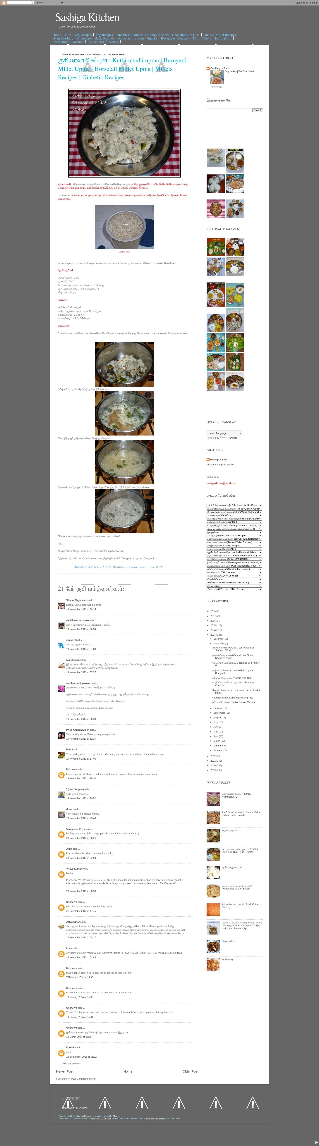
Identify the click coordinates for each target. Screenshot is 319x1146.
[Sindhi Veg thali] (216, 370)
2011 (213, 760)
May (216, 731)
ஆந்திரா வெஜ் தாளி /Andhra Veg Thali (232, 678)
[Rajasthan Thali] (216, 306)
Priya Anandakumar (78, 729)
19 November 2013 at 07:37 (81, 672)
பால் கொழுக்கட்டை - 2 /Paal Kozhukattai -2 (236, 795)
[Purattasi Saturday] (235, 370)
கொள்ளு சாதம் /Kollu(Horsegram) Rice (232, 697)
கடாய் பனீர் (227, 959)
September (219, 712)
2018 (213, 611)
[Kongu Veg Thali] (216, 331)
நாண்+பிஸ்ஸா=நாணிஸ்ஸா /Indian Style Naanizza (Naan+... (232, 657)
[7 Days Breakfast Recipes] (216, 192)
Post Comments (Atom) (83, 1078)
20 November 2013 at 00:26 (81, 838)
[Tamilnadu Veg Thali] (235, 255)
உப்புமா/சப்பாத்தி (138, 567)
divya (69, 809)
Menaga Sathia (218, 459)
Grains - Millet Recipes (219, 34)
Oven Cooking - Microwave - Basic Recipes (83, 38)
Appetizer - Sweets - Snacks (137, 38)
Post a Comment (72, 1063)
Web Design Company (101, 1118)
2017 (213, 616)
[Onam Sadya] (235, 351)
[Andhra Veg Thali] (235, 275)
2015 (213, 625)
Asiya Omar (73, 921)
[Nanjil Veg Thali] (235, 389)
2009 (213, 770)
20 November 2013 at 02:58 (81, 858)
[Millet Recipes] (235, 172)
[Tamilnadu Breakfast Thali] (216, 275)
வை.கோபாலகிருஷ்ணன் (78, 683)
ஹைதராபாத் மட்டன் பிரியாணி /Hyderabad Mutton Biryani (237, 887)
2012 (213, 756)
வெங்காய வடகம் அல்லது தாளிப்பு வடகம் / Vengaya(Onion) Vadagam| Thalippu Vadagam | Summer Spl (242, 925)
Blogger (116, 1116)
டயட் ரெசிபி (156, 567)
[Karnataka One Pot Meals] (235, 306)
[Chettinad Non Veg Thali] (216, 389)
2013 (213, 634)
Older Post (190, 1071)
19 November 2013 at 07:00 (81, 649)
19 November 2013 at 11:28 (81, 738)
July (216, 722)
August (217, 717)
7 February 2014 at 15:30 (79, 977)
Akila (69, 848)
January (218, 750)
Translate (232, 437)
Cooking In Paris (220, 68)
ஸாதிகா (70, 640)
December (219, 638)
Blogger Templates (155, 1118)
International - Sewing (68, 41)
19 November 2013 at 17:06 (81, 758)
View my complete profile (220, 464)
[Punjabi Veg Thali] (216, 351)
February (218, 745)
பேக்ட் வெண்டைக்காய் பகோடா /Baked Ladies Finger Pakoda (241, 814)
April (216, 736)
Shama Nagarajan (76, 600)
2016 (213, 620)
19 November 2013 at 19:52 (81, 798)
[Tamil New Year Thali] (216, 255)
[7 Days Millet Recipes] (216, 217)
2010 (213, 765)
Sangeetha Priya (76, 829)
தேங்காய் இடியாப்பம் (232, 867)
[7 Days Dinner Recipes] (235, 192)
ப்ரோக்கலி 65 (228, 941)
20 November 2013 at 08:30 (81, 891)
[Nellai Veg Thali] (235, 331)
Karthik (70, 1047)
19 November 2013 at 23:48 (81, 818)
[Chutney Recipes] (216, 166)
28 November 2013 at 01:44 (81, 957)
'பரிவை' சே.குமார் (75, 789)
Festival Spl (223, 38)
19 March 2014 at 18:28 (79, 1036)
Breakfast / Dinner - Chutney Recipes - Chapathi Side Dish (158, 34)
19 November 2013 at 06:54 (81, 629)
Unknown (72, 769)
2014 (213, 630)
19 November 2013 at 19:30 (81, 778)
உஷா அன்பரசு (73, 659)
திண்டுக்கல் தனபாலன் (78, 620)
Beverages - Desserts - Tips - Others (186, 38)
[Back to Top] (316, 1143)
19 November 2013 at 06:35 (81, 609)
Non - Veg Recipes (78, 34)
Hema (69, 749)
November (219, 643)
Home (56, 34)
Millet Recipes (114, 567)
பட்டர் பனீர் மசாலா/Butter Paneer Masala (233, 702)
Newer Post (64, 1071)
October (218, 708)
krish (69, 948)
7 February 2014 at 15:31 (79, 1017)
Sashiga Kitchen (87, 16)
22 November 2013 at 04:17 (81, 937)
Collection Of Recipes (103, 41)
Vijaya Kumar (74, 868)
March (217, 740)
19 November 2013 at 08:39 (81, 719)
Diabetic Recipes (87, 567)
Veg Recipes (104, 34)
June (216, 726)
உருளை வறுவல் (229, 830)
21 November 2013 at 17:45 (81, 911)
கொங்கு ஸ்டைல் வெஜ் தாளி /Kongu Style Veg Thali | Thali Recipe (240, 850)
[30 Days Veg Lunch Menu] (235, 217)
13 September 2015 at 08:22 (81, 1056)
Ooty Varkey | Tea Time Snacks (240, 71)
